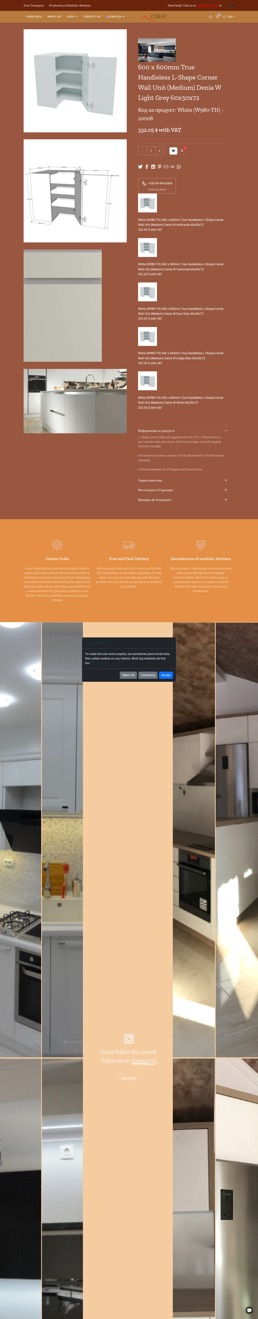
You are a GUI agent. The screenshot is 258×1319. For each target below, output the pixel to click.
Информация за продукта (156, 431)
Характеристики (150, 480)
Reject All (128, 675)
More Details (98, 663)
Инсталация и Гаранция (155, 490)
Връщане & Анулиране (154, 500)
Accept (166, 675)
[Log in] (233, 5)
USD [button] (230, 16)
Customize (148, 675)
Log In (227, 5)
